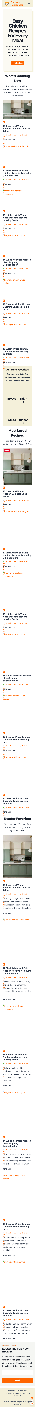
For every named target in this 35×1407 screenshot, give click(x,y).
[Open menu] (29, 3)
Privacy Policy (22, 1391)
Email (4, 1370)
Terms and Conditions (13, 1393)
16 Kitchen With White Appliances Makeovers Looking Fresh (15, 218)
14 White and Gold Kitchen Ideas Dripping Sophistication (17, 262)
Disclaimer (11, 1391)
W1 (4, 122)
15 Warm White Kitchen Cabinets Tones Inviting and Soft (15, 351)
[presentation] (17, 109)
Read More (9, 140)
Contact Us (17, 1396)
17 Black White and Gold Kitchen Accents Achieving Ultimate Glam (17, 173)
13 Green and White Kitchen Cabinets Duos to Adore (16, 128)
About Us (26, 1393)
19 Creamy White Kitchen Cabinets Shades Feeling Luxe (16, 307)
